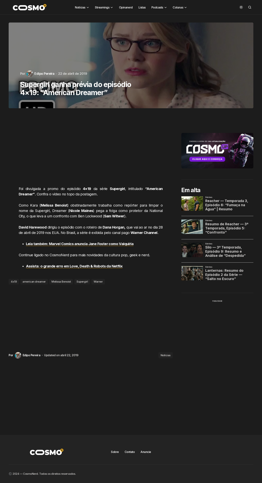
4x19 (14, 281)
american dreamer (34, 281)
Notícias (166, 355)
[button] (241, 7)
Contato (130, 452)
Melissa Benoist (61, 281)
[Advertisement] (91, 149)
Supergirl (82, 281)
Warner (98, 281)
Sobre (115, 452)
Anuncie (145, 452)
